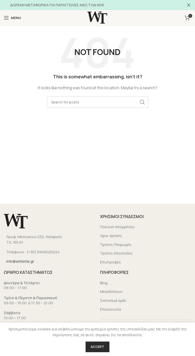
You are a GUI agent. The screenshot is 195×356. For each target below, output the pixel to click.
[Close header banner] (188, 5)
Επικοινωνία (110, 309)
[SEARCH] (142, 102)
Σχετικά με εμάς (113, 300)
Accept (97, 346)
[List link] (49, 239)
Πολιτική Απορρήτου (117, 226)
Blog (103, 282)
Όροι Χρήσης (111, 235)
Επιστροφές (110, 262)
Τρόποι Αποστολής (116, 253)
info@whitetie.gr (20, 261)
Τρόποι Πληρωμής (116, 244)
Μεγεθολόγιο (111, 291)
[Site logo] (97, 17)
